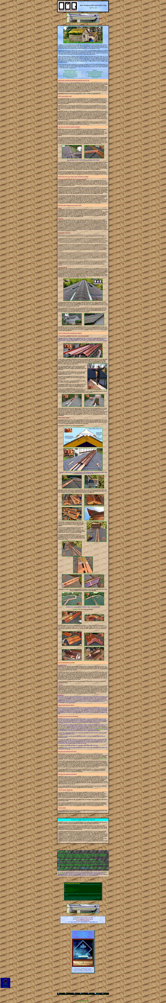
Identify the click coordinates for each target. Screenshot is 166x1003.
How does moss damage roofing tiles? (95, 76)
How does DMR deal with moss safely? (70, 76)
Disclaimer (95, 70)
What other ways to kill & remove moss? (70, 74)
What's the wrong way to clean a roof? (70, 73)
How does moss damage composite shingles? (95, 71)
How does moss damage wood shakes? (95, 74)
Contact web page (99, 729)
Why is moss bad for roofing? (70, 71)
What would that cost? (70, 77)
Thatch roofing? (95, 77)
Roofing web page (103, 758)
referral (81, 969)
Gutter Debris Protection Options (72, 889)
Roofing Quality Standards (71, 890)
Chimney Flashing (69, 891)
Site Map (5, 986)
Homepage (5, 984)
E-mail (75, 917)
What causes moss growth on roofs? (70, 70)
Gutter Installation (69, 887)
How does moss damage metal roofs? (95, 73)
